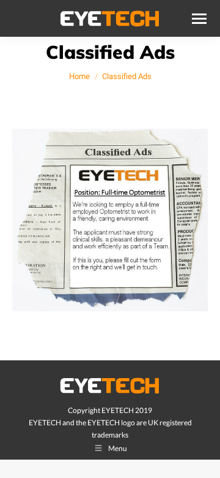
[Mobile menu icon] (199, 18)
